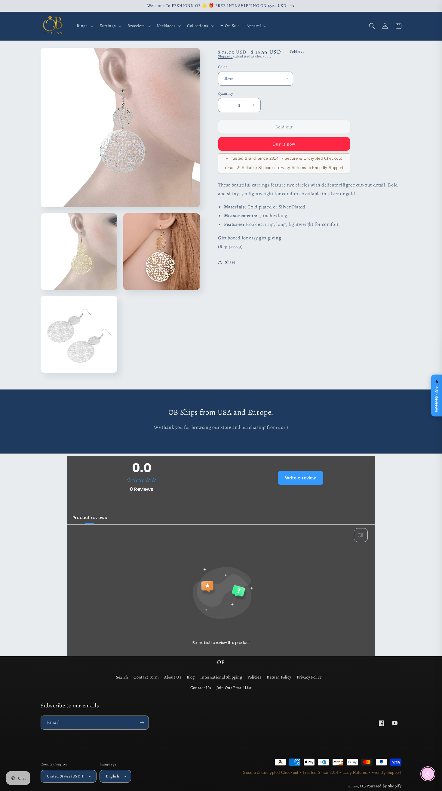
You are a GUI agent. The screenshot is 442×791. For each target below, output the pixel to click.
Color (222, 66)
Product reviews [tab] (89, 518)
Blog (191, 677)
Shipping (225, 56)
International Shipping (221, 677)
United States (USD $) (65, 776)
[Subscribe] (142, 723)
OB (363, 786)
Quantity (225, 93)
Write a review (300, 478)
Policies (254, 677)
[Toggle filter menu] (361, 535)
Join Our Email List (234, 688)
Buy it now (284, 144)
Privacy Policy (309, 677)
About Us (172, 677)
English (112, 776)
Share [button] (230, 262)
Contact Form (146, 677)
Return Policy (279, 677)
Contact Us (200, 688)
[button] (84, 26)
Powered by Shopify (384, 786)
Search (122, 677)
